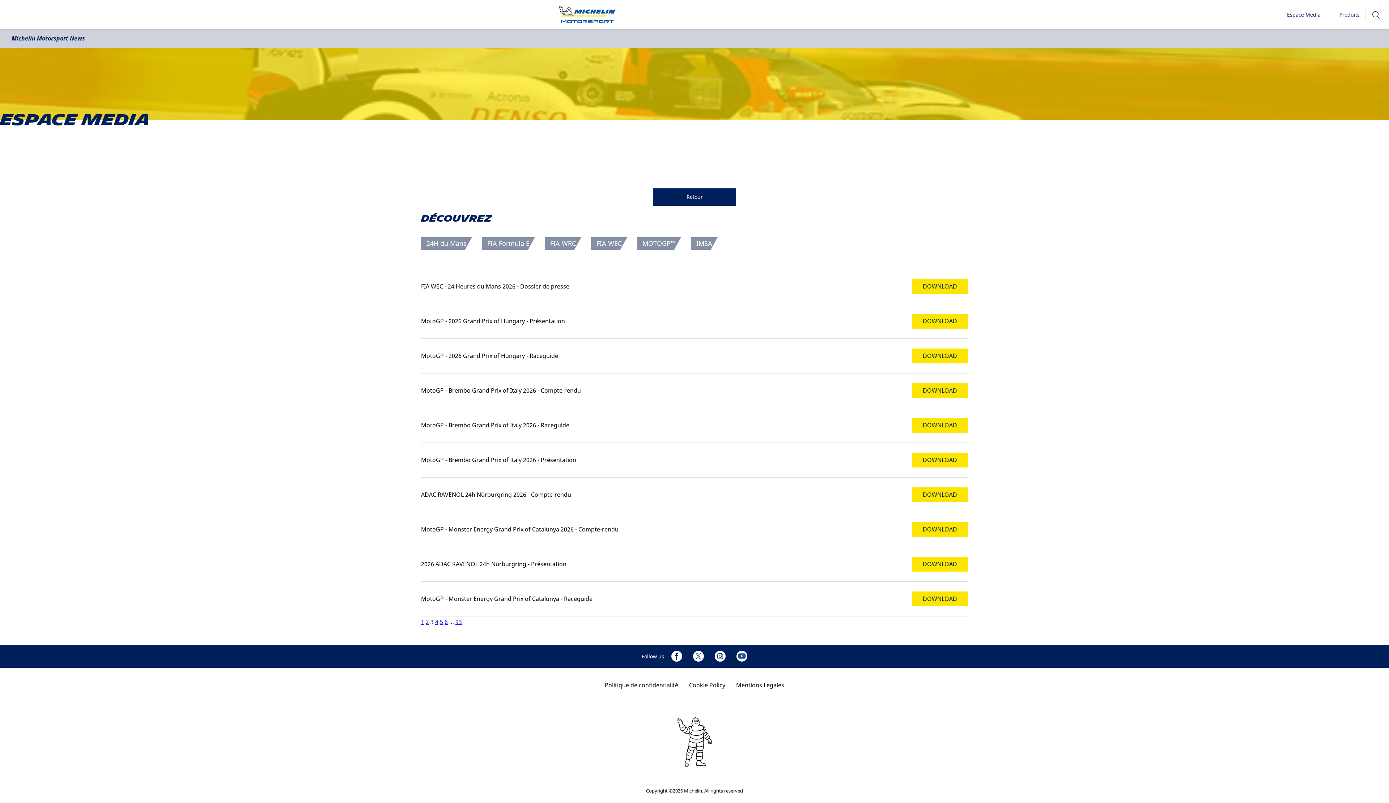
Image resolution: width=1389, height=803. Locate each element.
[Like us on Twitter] (698, 656)
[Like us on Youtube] (741, 656)
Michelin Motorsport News (48, 38)
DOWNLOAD (940, 286)
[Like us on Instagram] (720, 656)
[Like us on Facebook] (676, 656)
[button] (1376, 14)
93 (458, 622)
